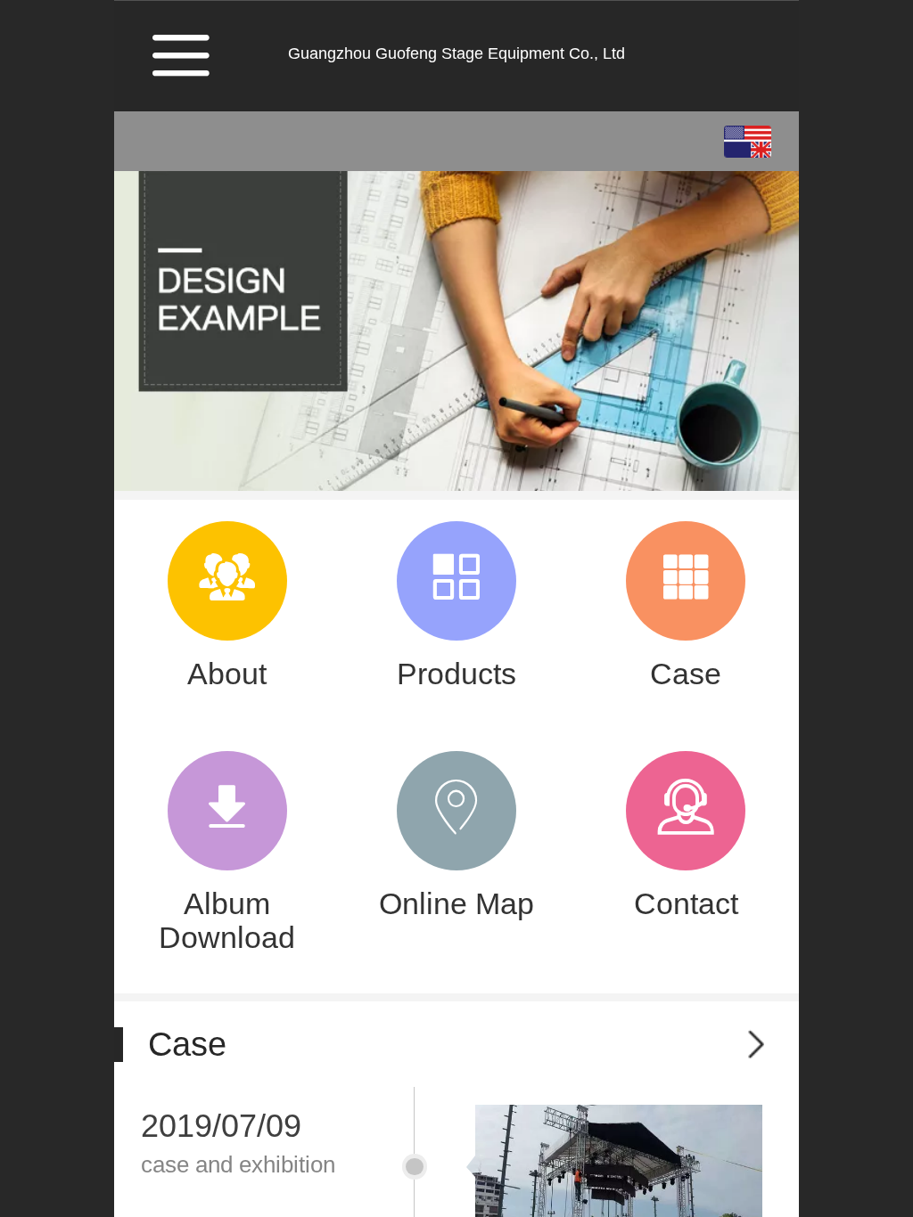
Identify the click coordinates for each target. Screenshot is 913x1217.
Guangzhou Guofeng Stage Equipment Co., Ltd (456, 53)
